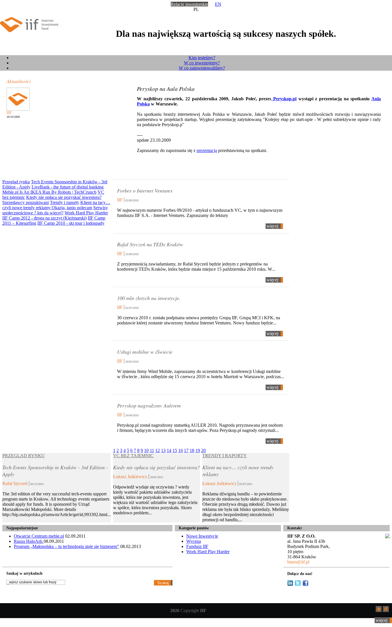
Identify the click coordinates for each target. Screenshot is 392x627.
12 (157, 450)
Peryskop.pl (283, 98)
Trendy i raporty (64, 202)
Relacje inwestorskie (189, 4)
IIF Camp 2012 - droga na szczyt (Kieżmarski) (44, 218)
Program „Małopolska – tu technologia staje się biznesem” (66, 546)
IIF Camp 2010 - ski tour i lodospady (70, 223)
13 (163, 450)
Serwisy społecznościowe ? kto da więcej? (55, 210)
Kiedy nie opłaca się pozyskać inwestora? (64, 197)
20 (203, 450)
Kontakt (294, 528)
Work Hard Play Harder (86, 212)
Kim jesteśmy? (202, 57)
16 (180, 450)
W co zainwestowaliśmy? (202, 68)
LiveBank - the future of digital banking (68, 186)
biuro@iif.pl (298, 561)
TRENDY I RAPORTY (224, 455)
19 (197, 450)
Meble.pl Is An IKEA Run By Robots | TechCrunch (49, 192)
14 (169, 450)
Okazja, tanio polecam (72, 207)
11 (152, 450)
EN (218, 4)
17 (186, 450)
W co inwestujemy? (202, 62)
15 (174, 450)
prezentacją (207, 150)
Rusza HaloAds (29, 541)
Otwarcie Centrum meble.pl (39, 536)
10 (146, 450)
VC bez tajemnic (133, 455)
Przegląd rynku (16, 181)
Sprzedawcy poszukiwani (25, 202)
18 (192, 450)
